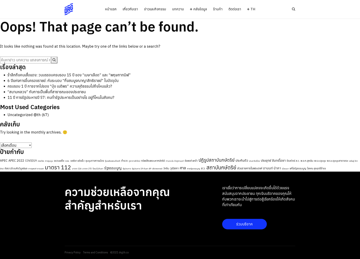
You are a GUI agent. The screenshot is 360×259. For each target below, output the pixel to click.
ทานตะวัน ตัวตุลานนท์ (175, 161)
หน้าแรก (111, 9)
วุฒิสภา (174, 168)
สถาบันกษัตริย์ (221, 167)
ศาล (183, 167)
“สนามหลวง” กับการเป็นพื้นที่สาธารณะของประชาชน (47, 91)
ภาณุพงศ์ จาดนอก (36, 168)
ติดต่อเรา (235, 9)
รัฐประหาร (127, 168)
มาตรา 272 (87, 168)
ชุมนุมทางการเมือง (95, 160)
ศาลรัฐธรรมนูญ (193, 168)
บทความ (178, 9)
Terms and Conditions (95, 252)
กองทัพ (41, 161)
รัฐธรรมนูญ (113, 168)
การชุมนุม (49, 161)
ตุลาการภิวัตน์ (134, 161)
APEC (4, 160)
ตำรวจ (124, 160)
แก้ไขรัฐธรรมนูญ (298, 168)
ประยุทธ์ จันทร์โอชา (273, 160)
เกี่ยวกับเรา (130, 9)
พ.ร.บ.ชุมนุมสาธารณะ (337, 160)
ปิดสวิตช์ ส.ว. (293, 160)
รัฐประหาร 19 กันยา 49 (141, 168)
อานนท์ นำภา (272, 168)
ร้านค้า (218, 9)
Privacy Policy (73, 252)
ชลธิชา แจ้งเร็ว (77, 160)
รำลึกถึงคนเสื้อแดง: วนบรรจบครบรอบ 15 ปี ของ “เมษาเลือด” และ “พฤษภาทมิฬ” (69, 75)
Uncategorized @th (24, 114)
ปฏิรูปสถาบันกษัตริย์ (217, 160)
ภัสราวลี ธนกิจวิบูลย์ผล (15, 168)
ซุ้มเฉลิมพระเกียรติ (112, 161)
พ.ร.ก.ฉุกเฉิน (307, 160)
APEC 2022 (16, 160)
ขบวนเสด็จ (59, 160)
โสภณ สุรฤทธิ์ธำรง (316, 168)
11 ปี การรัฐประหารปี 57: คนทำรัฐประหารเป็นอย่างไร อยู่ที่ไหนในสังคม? (61, 97)
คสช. (67, 161)
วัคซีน (166, 168)
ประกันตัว (242, 160)
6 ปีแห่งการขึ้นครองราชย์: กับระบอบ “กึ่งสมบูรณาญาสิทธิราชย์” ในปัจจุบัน (63, 80)
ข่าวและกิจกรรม (155, 9)
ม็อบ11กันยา (98, 168)
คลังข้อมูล (200, 9)
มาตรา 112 (58, 167)
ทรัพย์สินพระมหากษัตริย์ (153, 160)
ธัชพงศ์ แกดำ (191, 160)
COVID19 (31, 160)
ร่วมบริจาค (244, 224)
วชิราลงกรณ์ (157, 168)
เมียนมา (285, 168)
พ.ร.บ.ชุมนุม (320, 160)
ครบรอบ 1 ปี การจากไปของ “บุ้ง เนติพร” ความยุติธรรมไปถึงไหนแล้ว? (60, 86)
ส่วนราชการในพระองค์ (249, 168)
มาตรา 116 (76, 168)
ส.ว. (203, 168)
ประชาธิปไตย (254, 161)
